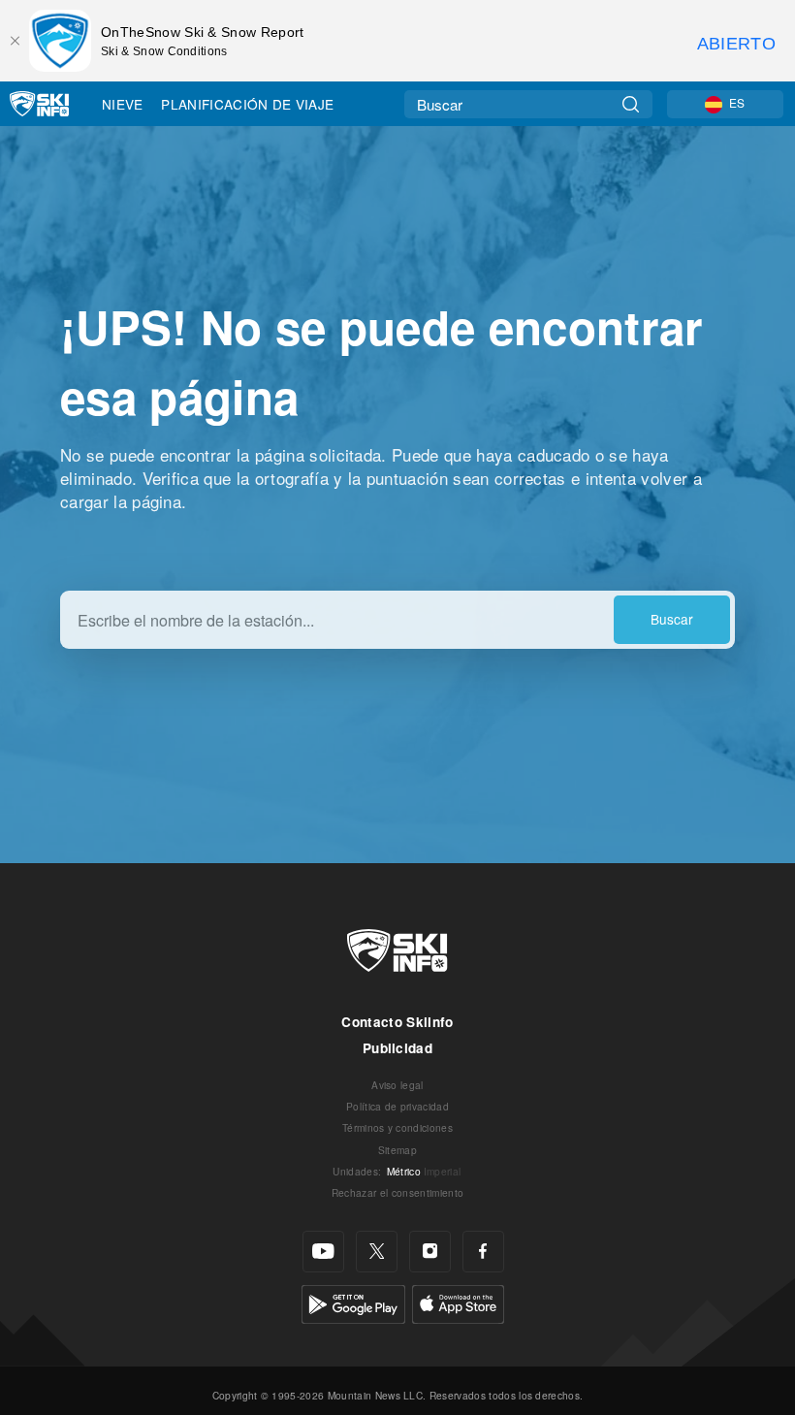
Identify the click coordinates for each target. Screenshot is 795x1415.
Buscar (672, 618)
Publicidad (397, 1048)
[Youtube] (323, 1251)
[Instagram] (430, 1251)
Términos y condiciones (397, 1127)
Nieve (122, 103)
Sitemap (397, 1149)
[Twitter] (377, 1251)
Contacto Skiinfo (397, 1022)
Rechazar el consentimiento (397, 1192)
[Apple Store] (458, 1302)
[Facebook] (483, 1251)
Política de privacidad (397, 1106)
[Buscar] (630, 104)
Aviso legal (397, 1084)
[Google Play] (353, 1302)
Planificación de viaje (247, 103)
